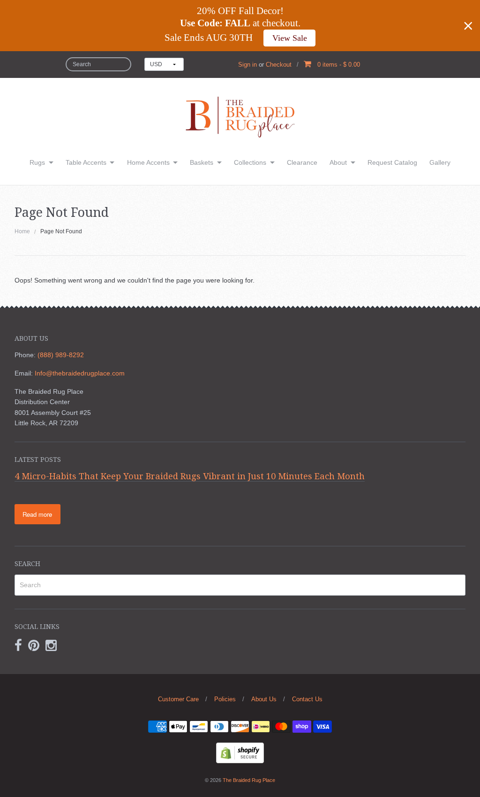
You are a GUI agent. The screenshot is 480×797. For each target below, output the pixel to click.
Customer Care (178, 699)
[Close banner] (468, 25)
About (338, 162)
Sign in (247, 64)
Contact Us (307, 699)
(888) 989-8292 (61, 355)
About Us (264, 699)
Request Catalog (392, 162)
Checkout (279, 64)
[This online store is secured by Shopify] (240, 752)
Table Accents (86, 162)
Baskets (201, 162)
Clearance (302, 162)
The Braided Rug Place (249, 780)
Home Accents (148, 162)
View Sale (289, 38)
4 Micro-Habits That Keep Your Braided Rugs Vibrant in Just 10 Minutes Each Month (190, 476)
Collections (250, 162)
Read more (37, 514)
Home (22, 231)
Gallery (439, 162)
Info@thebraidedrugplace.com (80, 373)
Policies (225, 699)
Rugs (37, 162)
